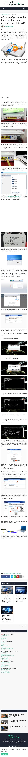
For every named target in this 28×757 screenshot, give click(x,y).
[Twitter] (12, 576)
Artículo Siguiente (22, 626)
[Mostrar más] (23, 576)
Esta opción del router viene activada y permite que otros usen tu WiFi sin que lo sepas (21, 599)
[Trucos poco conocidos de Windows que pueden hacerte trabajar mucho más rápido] (7, 590)
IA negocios (4, 638)
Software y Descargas (6, 659)
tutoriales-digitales (16, 573)
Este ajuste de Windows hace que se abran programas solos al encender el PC (7, 618)
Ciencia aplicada (5, 671)
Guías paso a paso (5, 662)
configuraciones (13, 14)
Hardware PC (4, 652)
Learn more (4, 751)
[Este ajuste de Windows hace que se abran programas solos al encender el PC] (7, 610)
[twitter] (12, 746)
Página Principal (5, 14)
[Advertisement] (14, 81)
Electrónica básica (5, 654)
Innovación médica (5, 669)
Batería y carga (4, 645)
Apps (2, 644)
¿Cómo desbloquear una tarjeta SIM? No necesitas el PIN (17, 721)
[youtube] (15, 746)
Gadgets (3, 649)
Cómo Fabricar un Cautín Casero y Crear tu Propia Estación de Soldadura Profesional (17, 715)
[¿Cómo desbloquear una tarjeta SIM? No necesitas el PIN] (4, 722)
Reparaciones (4, 658)
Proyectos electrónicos (6, 657)
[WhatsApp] (15, 576)
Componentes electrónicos (7, 655)
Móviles (3, 642)
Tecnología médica (5, 672)
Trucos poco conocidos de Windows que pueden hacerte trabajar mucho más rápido (6, 599)
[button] (3, 8)
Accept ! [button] (5, 754)
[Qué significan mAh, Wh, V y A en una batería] (4, 728)
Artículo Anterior (5, 626)
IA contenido (4, 640)
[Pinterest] (17, 576)
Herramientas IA (5, 635)
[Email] (20, 576)
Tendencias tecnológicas (7, 648)
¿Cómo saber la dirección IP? (13, 196)
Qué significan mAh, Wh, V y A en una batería (17, 727)
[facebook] (9, 746)
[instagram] (19, 746)
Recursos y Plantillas (6, 666)
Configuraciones (5, 665)
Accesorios (3, 647)
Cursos (2, 664)
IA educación (4, 637)
